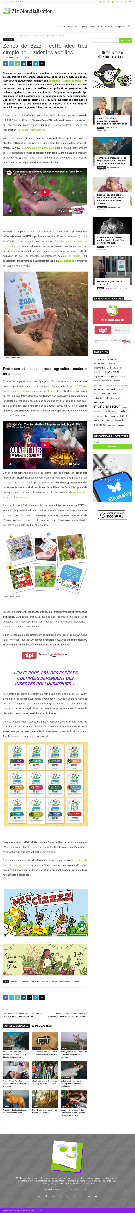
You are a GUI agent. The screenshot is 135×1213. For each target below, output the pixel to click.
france (76, 982)
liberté (106, 398)
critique (97, 381)
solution (99, 420)
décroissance (99, 385)
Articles (13, 36)
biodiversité (35, 982)
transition (109, 420)
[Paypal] (104, 2)
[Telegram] (113, 2)
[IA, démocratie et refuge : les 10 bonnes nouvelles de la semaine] (45, 1041)
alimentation (100, 363)
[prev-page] (4, 1120)
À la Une (60, 26)
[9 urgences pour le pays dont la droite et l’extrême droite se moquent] (112, 231)
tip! (29, 655)
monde (99, 402)
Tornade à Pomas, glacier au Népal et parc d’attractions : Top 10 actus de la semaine (15, 1054)
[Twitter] (121, 2)
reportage (114, 416)
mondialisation (107, 406)
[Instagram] (100, 2)
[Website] (126, 2)
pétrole (97, 416)
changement (112, 376)
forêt (104, 393)
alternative (99, 367)
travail (119, 420)
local (118, 398)
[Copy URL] (42, 63)
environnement (65, 982)
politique (108, 411)
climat (123, 376)
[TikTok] (117, 2)
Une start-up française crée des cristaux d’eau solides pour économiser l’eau (22, 1015)
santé (123, 415)
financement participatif (40, 148)
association (98, 372)
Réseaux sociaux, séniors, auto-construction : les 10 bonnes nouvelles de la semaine (110, 199)
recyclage (105, 416)
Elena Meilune (110, 288)
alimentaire (112, 359)
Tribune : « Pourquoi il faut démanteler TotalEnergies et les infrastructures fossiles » (67, 1015)
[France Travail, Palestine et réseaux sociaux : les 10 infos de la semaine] (16, 1070)
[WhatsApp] (17, 63)
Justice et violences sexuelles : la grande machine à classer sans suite (112, 121)
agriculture (24, 982)
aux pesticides (67, 260)
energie (114, 385)
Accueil (5, 36)
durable (45, 982)
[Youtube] (130, 2)
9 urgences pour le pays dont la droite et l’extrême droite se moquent (110, 240)
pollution (122, 411)
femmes (97, 394)
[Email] (29, 63)
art (121, 367)
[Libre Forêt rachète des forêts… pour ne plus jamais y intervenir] (45, 1070)
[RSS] (108, 2)
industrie (98, 398)
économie (120, 425)
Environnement (8, 39)
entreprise (122, 385)
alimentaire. (21, 497)
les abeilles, (75, 256)
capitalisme (99, 376)
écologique (111, 425)
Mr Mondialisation (13, 58)
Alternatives (73, 26)
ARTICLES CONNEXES (16, 1025)
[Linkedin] (23, 63)
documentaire (107, 381)
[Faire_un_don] (45, 959)
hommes (121, 394)
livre (112, 398)
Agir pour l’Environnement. (31, 129)
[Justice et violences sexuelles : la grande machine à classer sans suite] (112, 111)
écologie (54, 982)
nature (124, 407)
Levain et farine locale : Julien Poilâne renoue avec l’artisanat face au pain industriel (73, 1112)
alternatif (113, 363)
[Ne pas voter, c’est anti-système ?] (112, 270)
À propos (118, 26)
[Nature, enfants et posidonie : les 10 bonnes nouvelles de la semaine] (74, 1041)
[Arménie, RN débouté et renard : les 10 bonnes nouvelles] (16, 1099)
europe (120, 389)
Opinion (84, 26)
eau (107, 385)
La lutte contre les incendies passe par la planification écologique (72, 1083)
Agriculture (7, 1048)
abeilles (14, 982)
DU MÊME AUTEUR (42, 1025)
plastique (98, 411)
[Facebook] (95, 2)
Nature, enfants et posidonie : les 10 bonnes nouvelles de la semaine (74, 1054)
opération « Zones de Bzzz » (66, 80)
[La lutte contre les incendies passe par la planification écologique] (74, 1070)
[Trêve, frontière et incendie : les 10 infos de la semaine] (45, 1099)
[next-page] (8, 1120)
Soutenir (108, 26)
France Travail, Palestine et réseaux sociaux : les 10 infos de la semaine (16, 1083)
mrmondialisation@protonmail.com (75, 1189)
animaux (112, 367)
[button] (129, 26)
